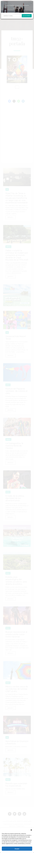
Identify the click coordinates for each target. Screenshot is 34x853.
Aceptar (17, 849)
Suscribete (27, 15)
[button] (31, 830)
